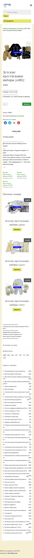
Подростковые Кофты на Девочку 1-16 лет (16, 468)
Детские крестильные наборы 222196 (7, 174)
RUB (8, 355)
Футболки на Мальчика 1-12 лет (13, 524)
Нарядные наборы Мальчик (12, 422)
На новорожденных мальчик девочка (15, 371)
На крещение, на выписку (16, 28)
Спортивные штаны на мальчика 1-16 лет (16, 447)
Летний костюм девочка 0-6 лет (13, 516)
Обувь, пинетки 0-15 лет (11, 485)
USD (4, 355)
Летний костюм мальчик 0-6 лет (13, 533)
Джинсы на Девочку (10, 504)
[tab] (16, 131)
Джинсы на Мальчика (10, 507)
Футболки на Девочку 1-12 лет (13, 527)
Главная (5, 28)
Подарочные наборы (10, 405)
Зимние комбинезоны (11, 386)
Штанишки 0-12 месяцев (11, 416)
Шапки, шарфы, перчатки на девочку (15, 487)
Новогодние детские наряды (12, 502)
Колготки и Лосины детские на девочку (15, 510)
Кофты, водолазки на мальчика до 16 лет (16, 465)
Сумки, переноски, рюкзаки (12, 493)
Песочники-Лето (9, 519)
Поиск (6, 16)
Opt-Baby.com (12, 553)
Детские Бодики (9, 389)
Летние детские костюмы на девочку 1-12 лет (17, 521)
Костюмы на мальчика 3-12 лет (13, 419)
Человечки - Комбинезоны (12, 413)
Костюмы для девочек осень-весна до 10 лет (17, 473)
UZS (20, 355)
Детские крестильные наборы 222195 (22, 174)
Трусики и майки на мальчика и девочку (15, 479)
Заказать (27, 104)
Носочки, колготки (10, 482)
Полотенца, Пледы (10, 499)
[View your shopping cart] (31, 5)
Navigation (10, 21)
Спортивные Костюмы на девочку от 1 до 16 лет (18, 397)
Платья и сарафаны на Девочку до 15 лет (16, 408)
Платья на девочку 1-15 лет (12, 411)
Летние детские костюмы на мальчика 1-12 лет (18, 530)
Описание (16, 131)
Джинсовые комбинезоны (12, 452)
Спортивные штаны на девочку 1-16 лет (16, 450)
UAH (12, 355)
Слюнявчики (8, 513)
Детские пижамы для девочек (13, 399)
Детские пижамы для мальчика (13, 402)
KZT (16, 355)
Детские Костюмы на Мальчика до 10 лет (16, 471)
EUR (4, 358)
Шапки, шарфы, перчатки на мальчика (15, 490)
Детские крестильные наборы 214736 (7, 183)
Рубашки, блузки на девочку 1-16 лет (15, 434)
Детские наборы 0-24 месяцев (13, 374)
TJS (24, 355)
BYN (27, 355)
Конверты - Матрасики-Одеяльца (14, 496)
